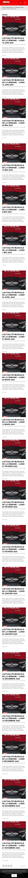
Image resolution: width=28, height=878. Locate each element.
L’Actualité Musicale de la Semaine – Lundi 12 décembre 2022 (13, 718)
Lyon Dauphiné (8, 44)
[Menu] (25, 2)
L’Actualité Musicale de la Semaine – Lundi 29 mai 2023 (13, 123)
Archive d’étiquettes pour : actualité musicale (13, 7)
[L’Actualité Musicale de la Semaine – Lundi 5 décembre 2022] (14, 744)
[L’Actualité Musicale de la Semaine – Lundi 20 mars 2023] (14, 362)
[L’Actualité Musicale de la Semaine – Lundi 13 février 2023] (14, 534)
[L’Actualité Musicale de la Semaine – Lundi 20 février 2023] (14, 490)
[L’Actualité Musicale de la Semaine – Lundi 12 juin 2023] (14, 67)
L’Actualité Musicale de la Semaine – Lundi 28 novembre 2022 (13, 803)
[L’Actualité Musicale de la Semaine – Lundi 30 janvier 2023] (14, 576)
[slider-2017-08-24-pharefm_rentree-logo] (11, 2)
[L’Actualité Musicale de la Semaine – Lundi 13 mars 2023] (14, 407)
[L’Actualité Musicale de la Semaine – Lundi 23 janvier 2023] (14, 617)
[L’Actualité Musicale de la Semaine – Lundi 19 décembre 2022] (14, 661)
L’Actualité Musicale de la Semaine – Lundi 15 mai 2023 (13, 167)
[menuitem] (25, 2)
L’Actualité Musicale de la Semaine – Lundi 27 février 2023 (13, 463)
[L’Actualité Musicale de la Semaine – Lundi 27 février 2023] (14, 449)
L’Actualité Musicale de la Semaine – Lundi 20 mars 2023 (13, 377)
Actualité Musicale (15, 44)
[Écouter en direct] (20, 2)
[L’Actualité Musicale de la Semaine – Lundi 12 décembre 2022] (14, 703)
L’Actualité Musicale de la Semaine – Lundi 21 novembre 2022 (13, 845)
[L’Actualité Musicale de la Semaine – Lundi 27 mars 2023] (14, 322)
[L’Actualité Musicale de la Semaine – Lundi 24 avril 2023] (14, 280)
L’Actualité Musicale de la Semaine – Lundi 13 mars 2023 (13, 422)
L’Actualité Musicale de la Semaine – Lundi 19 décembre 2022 (13, 676)
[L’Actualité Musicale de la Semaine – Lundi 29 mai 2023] (14, 108)
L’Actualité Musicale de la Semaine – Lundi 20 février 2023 (13, 504)
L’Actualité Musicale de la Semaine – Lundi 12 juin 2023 (13, 82)
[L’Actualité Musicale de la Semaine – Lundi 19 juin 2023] (14, 25)
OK (14, 875)
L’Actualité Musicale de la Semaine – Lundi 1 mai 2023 (13, 250)
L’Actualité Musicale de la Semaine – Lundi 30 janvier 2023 (13, 591)
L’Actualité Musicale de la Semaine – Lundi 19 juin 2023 (13, 40)
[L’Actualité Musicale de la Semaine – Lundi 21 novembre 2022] (14, 831)
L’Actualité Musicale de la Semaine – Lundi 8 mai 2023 (13, 209)
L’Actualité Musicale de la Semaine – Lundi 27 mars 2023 (13, 336)
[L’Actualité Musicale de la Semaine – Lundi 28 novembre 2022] (14, 789)
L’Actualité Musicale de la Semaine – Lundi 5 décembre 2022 (13, 758)
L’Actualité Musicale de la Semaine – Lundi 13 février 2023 (13, 549)
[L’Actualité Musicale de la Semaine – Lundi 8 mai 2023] (14, 195)
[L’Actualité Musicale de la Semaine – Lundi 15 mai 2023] (14, 153)
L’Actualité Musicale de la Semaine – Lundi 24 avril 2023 (13, 294)
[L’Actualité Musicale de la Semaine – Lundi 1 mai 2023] (14, 235)
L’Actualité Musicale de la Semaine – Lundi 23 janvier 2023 (13, 631)
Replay (3, 44)
